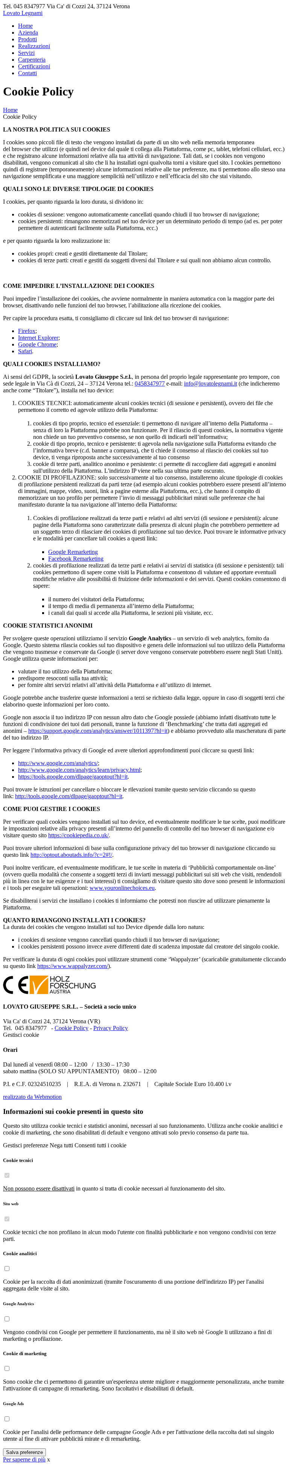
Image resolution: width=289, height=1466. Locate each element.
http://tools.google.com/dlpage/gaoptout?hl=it (68, 796)
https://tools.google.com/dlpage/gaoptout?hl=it (73, 776)
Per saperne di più (24, 1459)
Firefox (26, 331)
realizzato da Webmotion (32, 1097)
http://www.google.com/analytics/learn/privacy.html (79, 770)
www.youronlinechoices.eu (122, 888)
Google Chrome (37, 344)
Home (10, 110)
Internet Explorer (38, 337)
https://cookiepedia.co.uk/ (78, 835)
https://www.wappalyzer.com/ (72, 966)
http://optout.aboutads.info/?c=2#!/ (71, 855)
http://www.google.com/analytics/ (58, 763)
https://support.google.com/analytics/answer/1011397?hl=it (97, 731)
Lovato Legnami (23, 13)
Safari (25, 351)
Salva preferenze (24, 1452)
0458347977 (150, 383)
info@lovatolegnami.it (210, 383)
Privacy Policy (110, 1028)
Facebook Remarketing (75, 558)
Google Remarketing (73, 552)
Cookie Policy (71, 1028)
